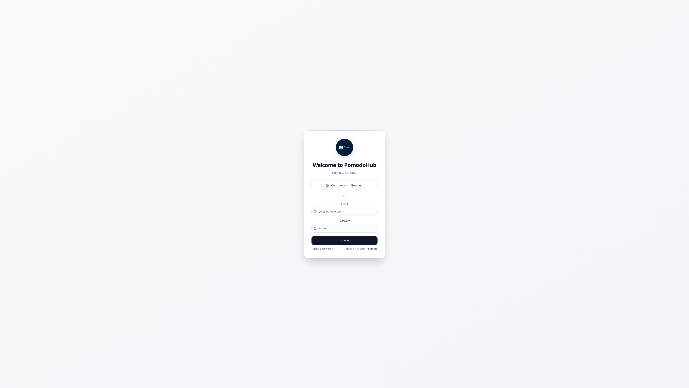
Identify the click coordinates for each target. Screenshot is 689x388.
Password (344, 221)
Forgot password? (322, 248)
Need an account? (362, 248)
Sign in (344, 240)
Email (344, 204)
